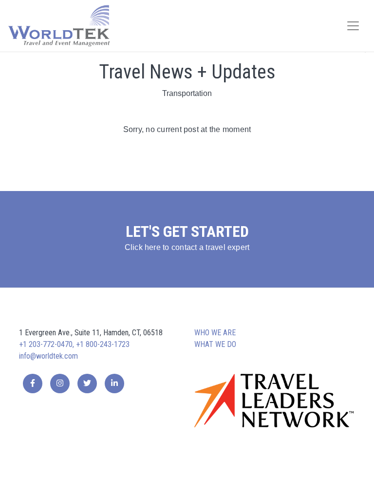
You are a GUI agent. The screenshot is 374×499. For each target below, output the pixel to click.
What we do (215, 344)
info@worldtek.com (48, 356)
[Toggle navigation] (353, 26)
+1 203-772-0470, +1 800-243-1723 (74, 344)
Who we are (215, 332)
